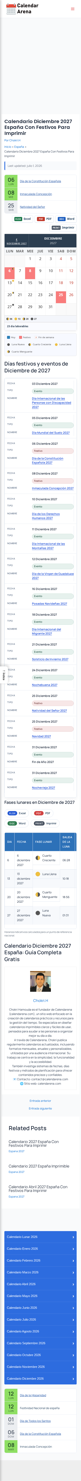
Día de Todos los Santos (35, 1421)
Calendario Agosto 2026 (40, 1331)
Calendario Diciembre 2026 (40, 1378)
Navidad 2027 (41, 736)
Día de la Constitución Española (40, 181)
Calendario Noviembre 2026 (40, 1367)
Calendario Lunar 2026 (40, 1237)
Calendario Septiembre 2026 (40, 1343)
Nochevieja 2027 (43, 788)
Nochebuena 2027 (44, 685)
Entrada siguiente (40, 1108)
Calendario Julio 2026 (40, 1319)
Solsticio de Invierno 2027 (50, 659)
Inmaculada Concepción (36, 194)
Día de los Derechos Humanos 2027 (46, 516)
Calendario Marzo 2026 (40, 1272)
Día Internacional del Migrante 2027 (46, 631)
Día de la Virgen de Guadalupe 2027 (53, 576)
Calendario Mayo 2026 (40, 1296)
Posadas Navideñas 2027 (49, 603)
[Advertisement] (40, 60)
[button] (4, 674)
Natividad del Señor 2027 (49, 710)
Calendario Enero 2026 (40, 1248)
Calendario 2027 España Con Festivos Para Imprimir (34, 1143)
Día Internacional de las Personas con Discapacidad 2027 (51, 402)
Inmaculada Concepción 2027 (53, 488)
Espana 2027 (16, 1151)
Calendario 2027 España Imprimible (39, 1166)
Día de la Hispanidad (33, 1395)
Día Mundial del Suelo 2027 (51, 433)
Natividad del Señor (32, 207)
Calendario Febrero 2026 (40, 1260)
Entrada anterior (40, 1100)
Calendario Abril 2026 (40, 1284)
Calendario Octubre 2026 (40, 1355)
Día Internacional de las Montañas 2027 (48, 546)
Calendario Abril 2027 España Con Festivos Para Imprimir (38, 1188)
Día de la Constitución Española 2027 (47, 460)
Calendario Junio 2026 (40, 1307)
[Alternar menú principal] (73, 9)
